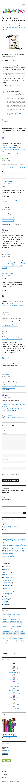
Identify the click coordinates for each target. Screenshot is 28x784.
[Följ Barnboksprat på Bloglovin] (14, 765)
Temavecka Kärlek (5, 121)
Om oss (4, 771)
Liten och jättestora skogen (18, 548)
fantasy (14, 624)
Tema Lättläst (20, 640)
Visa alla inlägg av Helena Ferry (14, 114)
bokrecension (13, 619)
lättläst (11, 631)
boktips (19, 619)
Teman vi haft (6, 737)
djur (18, 621)
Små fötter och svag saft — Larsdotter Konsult (14, 555)
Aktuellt (5, 566)
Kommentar (5, 433)
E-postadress (6, 459)
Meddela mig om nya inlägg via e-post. (9, 478)
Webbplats (5, 466)
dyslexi (21, 621)
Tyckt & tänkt (6, 602)
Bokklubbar (6, 571)
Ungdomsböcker (8, 591)
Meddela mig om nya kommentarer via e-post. (10, 474)
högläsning (13, 626)
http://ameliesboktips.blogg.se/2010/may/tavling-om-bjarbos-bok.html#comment (13, 218)
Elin (6, 138)
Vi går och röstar (7, 529)
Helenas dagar (18, 113)
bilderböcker (16, 616)
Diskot (4, 523)
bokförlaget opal (6, 619)
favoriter (19, 624)
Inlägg (4, 748)
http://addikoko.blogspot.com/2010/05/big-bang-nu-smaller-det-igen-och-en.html (13, 266)
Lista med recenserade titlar (10, 735)
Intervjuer (5, 574)
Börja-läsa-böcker (8, 580)
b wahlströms (13, 621)
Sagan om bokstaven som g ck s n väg (12, 526)
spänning (21, 638)
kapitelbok (5, 628)
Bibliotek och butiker (8, 568)
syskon (14, 640)
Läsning (5, 576)
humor (8, 626)
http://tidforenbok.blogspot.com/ (12, 338)
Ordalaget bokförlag (13, 636)
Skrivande (5, 596)
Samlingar (6, 587)
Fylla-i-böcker (7, 583)
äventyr (8, 643)
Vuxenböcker (7, 593)
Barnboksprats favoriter (9, 734)
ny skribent (22, 633)
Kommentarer (6, 750)
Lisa (6, 296)
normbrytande (16, 633)
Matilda (7, 357)
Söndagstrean (6, 598)
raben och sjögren (6, 638)
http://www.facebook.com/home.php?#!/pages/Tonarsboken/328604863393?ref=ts (13, 149)
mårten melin (20, 631)
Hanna (7, 312)
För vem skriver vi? (10, 556)
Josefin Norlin (6, 548)
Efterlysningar (6, 572)
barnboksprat (19, 614)
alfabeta (4, 614)
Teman (5, 601)
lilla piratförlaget (6, 631)
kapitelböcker (11, 628)
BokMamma (8, 181)
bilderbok (10, 616)
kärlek (21, 119)
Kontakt (4, 777)
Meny (23, 4)
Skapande (5, 594)
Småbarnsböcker (8, 590)
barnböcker (5, 616)
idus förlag (19, 626)
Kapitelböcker (7, 585)
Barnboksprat (5, 781)
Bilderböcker (7, 579)
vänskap (4, 643)
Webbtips (5, 604)
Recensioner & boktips (8, 577)
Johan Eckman (9, 273)
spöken (4, 640)
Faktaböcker (7, 582)
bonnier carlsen (6, 621)
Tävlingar (17, 119)
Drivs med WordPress (14, 781)
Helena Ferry (6, 119)
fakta (11, 624)
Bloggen (5, 569)
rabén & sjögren (14, 638)
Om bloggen (5, 774)
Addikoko (7, 254)
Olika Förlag (5, 636)
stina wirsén (9, 640)
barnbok (13, 614)
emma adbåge (6, 624)
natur (4, 633)
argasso (9, 614)
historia (4, 626)
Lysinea (5, 524)
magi (16, 631)
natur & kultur (9, 633)
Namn (4, 452)
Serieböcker (7, 588)
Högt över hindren (8, 528)
